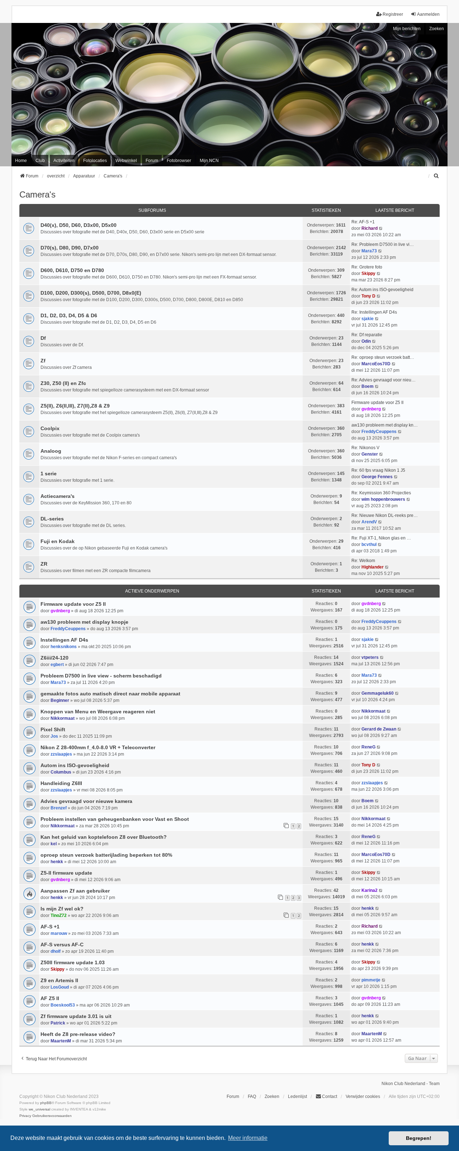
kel (54, 843)
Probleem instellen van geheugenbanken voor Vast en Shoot (115, 819)
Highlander (372, 567)
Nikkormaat (63, 718)
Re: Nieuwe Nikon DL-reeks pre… (384, 515)
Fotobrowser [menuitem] (179, 160)
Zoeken (436, 28)
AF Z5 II (50, 998)
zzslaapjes (61, 754)
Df (43, 338)
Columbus (61, 772)
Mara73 (369, 250)
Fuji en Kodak (58, 541)
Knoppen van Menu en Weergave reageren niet (98, 711)
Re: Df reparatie (366, 334)
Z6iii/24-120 (54, 658)
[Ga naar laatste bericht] (384, 603)
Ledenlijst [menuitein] (297, 1096)
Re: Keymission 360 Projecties (381, 492)
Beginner (60, 700)
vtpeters (370, 657)
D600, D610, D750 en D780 (72, 270)
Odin (366, 341)
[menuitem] (436, 176)
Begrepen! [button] (418, 1138)
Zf (43, 360)
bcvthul (369, 544)
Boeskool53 (63, 1005)
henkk (57, 861)
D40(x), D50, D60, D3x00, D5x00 (79, 225)
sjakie (367, 318)
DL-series (52, 519)
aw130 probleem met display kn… (384, 425)
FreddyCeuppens (379, 431)
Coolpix (50, 428)
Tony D (368, 296)
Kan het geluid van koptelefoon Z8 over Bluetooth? (104, 837)
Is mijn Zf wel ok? (62, 909)
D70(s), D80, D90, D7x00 (70, 248)
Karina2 (369, 890)
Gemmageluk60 (377, 693)
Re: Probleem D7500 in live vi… (382, 244)
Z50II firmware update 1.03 (73, 962)
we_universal (39, 1109)
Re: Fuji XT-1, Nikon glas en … (381, 538)
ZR (44, 564)
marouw (59, 933)
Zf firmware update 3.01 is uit (76, 1016)
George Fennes (377, 476)
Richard (369, 228)
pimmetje (370, 980)
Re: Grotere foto (366, 267)
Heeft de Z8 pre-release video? (78, 1034)
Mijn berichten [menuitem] (407, 28)
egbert (57, 664)
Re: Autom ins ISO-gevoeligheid (382, 289)
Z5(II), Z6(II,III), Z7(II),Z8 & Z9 (75, 406)
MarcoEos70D (376, 363)
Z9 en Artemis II (59, 980)
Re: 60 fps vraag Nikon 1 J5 (378, 470)
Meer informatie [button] (248, 1138)
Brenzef (59, 807)
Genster (369, 454)
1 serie (49, 473)
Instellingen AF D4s (64, 640)
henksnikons (64, 646)
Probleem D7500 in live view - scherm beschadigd (101, 676)
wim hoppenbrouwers (383, 499)
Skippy (368, 273)
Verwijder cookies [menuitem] (363, 1096)
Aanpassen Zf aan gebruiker (75, 891)
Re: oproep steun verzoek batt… (382, 357)
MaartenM (61, 1040)
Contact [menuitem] (329, 1096)
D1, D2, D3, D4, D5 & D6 (69, 315)
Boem (367, 386)
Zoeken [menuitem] (272, 1096)
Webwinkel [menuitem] (126, 160)
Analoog (51, 451)
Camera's (37, 194)
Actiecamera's (58, 496)
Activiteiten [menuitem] (64, 160)
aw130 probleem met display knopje (84, 622)
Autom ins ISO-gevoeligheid (75, 765)
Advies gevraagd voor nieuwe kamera (86, 801)
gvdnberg (371, 409)
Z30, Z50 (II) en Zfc (63, 383)
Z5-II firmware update (66, 873)
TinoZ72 (59, 915)
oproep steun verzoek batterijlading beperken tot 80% (106, 855)
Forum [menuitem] (152, 160)
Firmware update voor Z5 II (377, 402)
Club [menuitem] (40, 160)
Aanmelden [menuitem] (428, 14)
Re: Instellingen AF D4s (374, 312)
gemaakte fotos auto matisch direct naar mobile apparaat (110, 693)
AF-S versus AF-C (62, 944)
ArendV (369, 521)
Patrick (58, 1023)
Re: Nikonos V (365, 447)
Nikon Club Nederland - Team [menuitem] (411, 1083)
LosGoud (60, 987)
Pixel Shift (53, 729)
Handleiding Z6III (61, 783)
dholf (56, 951)
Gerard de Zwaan (378, 729)
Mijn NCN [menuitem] (209, 160)
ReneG (368, 747)
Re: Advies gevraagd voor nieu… (383, 379)
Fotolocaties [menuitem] (95, 160)
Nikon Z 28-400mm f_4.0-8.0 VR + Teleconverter (98, 747)
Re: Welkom (363, 560)
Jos (54, 736)
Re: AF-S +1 (363, 221)
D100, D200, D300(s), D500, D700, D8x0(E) (91, 293)
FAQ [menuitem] (252, 1096)
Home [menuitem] (21, 160)
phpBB (46, 1103)
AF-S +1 (50, 926)
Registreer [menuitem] (393, 14)
